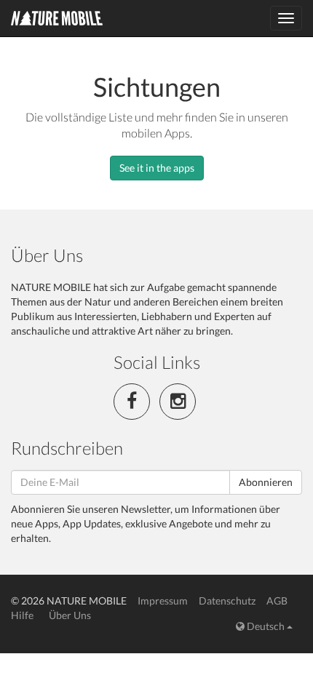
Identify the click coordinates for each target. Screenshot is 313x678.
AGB (277, 600)
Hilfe (22, 615)
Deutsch (266, 626)
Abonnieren (266, 482)
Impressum (163, 600)
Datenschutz (227, 600)
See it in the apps (156, 167)
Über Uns (70, 615)
